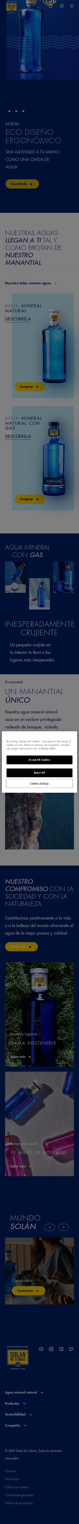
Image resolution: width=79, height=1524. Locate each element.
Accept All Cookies (39, 760)
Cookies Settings (39, 783)
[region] (39, 762)
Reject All (39, 773)
